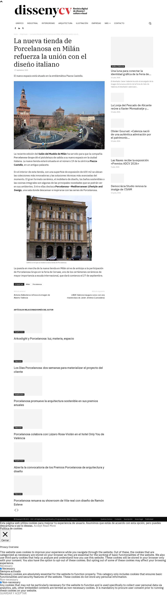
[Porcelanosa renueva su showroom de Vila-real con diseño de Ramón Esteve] (59, 485)
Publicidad (149, 519)
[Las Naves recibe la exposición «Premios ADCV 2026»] (132, 152)
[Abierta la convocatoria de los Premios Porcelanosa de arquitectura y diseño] (59, 452)
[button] (150, 23)
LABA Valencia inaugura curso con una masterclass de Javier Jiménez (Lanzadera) (86, 296)
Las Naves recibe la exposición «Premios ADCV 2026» (130, 161)
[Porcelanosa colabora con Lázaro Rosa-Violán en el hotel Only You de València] (59, 419)
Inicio (16, 34)
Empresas (24, 34)
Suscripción (128, 519)
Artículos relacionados (26, 310)
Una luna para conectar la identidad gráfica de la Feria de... (131, 72)
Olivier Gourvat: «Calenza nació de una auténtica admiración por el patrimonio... (131, 134)
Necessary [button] (6, 566)
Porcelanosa (37, 284)
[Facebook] (15, 28)
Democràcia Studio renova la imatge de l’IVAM (128, 187)
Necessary (8, 568)
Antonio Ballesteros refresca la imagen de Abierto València (32, 296)
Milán (28, 284)
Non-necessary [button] (9, 579)
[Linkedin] (19, 28)
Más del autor (46, 310)
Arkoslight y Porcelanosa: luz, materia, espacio (44, 338)
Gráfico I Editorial (118, 66)
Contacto (118, 519)
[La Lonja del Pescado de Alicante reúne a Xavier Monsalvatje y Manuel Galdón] (132, 97)
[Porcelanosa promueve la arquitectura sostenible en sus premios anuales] (59, 386)
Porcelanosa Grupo (24, 157)
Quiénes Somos (106, 519)
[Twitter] (23, 28)
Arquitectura (19, 332)
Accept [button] (38, 525)
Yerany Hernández (85, 519)
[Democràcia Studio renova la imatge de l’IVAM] (132, 178)
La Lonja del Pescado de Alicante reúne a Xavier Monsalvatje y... (131, 106)
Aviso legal (139, 519)
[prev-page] (15, 510)
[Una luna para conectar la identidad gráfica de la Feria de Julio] (132, 52)
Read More (49, 525)
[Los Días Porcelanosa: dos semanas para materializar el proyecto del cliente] (59, 352)
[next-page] (17, 510)
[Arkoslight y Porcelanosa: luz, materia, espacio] (59, 323)
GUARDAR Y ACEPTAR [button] (13, 593)
